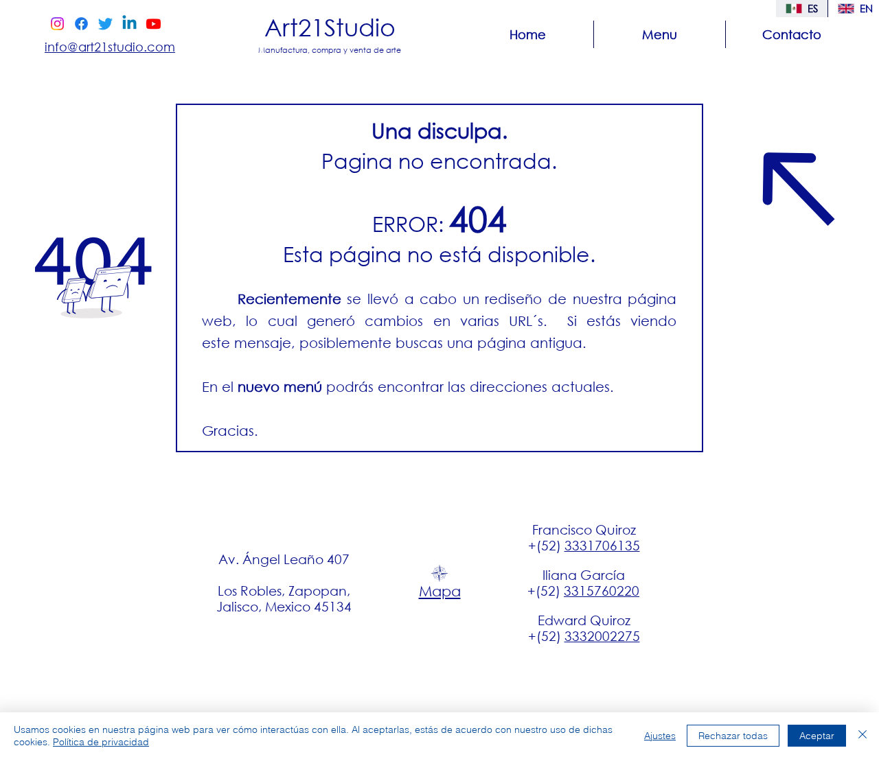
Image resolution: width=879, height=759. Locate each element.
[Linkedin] (129, 23)
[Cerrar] (862, 735)
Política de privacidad (101, 742)
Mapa (440, 591)
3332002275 (602, 636)
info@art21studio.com (110, 46)
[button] (659, 34)
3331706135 (602, 545)
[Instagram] (57, 23)
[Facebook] (81, 23)
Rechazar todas (733, 735)
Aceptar (816, 735)
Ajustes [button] (660, 735)
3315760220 (601, 590)
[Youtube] (153, 23)
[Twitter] (105, 23)
